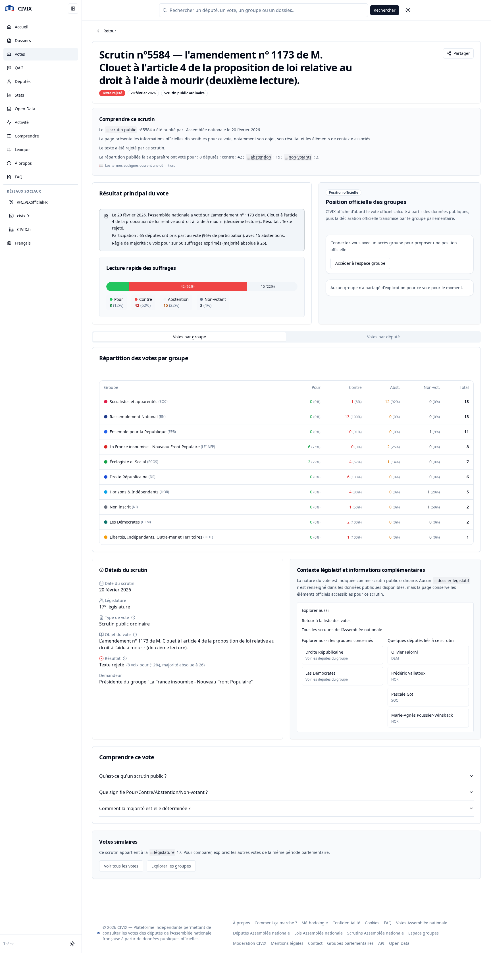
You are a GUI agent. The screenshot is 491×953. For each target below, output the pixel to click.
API (381, 943)
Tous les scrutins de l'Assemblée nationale (342, 629)
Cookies (372, 922)
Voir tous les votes (121, 866)
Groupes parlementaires (350, 943)
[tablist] (286, 337)
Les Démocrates (320, 673)
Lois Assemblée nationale (318, 933)
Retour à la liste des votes (326, 620)
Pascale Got (402, 694)
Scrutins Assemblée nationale (375, 933)
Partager (461, 53)
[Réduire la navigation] (73, 8)
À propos (241, 922)
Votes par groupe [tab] (189, 336)
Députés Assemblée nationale (261, 933)
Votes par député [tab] (383, 336)
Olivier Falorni (404, 652)
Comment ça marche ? (276, 922)
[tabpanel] (286, 449)
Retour (109, 31)
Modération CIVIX (249, 943)
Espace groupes (423, 933)
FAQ (388, 922)
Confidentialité (346, 922)
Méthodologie (314, 922)
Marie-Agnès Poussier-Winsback (422, 715)
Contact (315, 943)
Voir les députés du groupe (326, 658)
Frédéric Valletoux (408, 673)
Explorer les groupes (171, 866)
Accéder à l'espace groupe (360, 263)
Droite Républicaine (324, 652)
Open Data (399, 943)
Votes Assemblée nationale (421, 922)
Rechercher (385, 10)
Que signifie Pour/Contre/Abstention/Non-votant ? (153, 792)
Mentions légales (287, 943)
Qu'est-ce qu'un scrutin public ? (133, 776)
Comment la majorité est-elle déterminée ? (144, 808)
